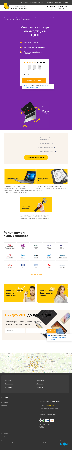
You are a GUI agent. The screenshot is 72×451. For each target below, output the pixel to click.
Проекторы (40, 387)
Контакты (50, 2)
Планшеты (8, 387)
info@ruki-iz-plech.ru (45, 411)
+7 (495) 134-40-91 (57, 7)
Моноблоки (40, 380)
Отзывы (65, 2)
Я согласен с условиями (37, 86)
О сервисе (58, 2)
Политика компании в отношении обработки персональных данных (42, 443)
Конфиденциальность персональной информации (9, 442)
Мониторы (39, 384)
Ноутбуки (8, 380)
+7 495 (46, 405)
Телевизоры (9, 384)
